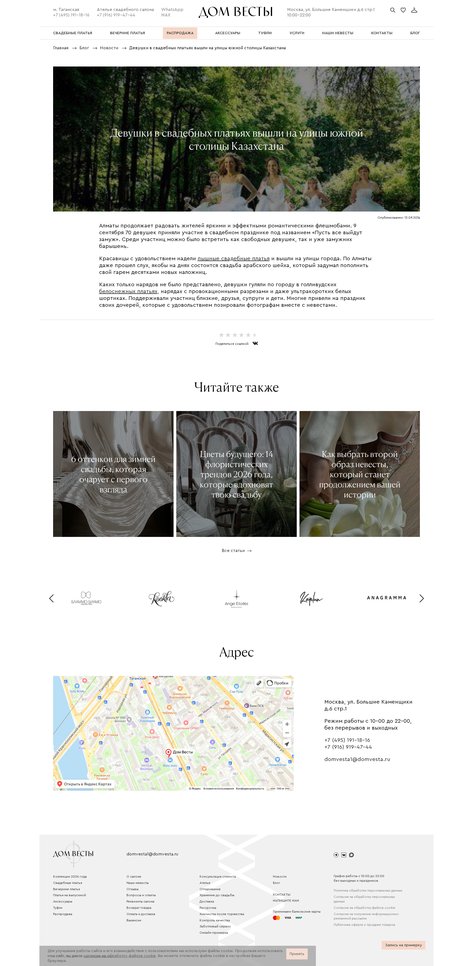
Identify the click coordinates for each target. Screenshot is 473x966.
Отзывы (132, 889)
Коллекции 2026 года (70, 876)
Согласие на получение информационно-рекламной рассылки (366, 916)
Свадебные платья (67, 882)
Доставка (207, 901)
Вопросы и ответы (141, 895)
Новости (280, 876)
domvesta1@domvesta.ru (357, 759)
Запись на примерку (403, 945)
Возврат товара (138, 907)
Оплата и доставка (140, 914)
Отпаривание (210, 889)
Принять (297, 954)
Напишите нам (286, 900)
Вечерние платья (66, 889)
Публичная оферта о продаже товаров (364, 924)
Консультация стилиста (218, 876)
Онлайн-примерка (214, 932)
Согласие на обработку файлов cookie (364, 907)
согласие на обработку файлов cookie (119, 956)
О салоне (133, 876)
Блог (276, 882)
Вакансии (133, 920)
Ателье (205, 882)
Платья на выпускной (69, 895)
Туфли (57, 907)
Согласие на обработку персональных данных (364, 899)
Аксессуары (62, 901)
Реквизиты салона (140, 901)
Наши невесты (137, 882)
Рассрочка (208, 907)
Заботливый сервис (215, 926)
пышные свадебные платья (234, 258)
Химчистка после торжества (222, 914)
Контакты (281, 894)
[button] (51, 598)
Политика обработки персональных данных (368, 890)
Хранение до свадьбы (217, 895)
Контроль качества (215, 920)
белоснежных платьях (128, 291)
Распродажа (62, 914)
